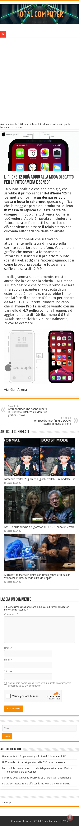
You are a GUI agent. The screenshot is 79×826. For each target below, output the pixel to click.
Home (5, 124)
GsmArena (18, 390)
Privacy (27, 821)
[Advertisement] (39, 79)
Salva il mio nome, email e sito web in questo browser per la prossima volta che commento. (39, 684)
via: (7, 390)
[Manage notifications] (70, 818)
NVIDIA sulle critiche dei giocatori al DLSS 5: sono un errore (39, 527)
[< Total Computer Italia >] (39, 13)
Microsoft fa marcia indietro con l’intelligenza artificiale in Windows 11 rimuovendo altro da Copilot (37, 576)
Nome (8, 648)
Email (8, 659)
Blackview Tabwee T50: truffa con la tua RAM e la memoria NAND (36, 783)
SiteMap (6, 802)
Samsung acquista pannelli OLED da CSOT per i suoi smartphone (36, 777)
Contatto (16, 821)
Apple (14, 124)
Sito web (8, 671)
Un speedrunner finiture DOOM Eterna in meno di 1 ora (52, 421)
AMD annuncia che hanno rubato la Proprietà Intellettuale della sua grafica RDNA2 (27, 411)
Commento (11, 614)
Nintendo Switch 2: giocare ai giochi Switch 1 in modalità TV (39, 479)
